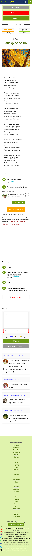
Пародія (16, 486)
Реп (16, 497)
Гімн (16, 467)
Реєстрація (17, 13)
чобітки (7, 80)
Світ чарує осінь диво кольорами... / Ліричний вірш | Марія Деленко (18, 275)
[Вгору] (1, 549)
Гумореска (16, 469)
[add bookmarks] (1, 530)
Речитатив (16, 499)
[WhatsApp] (1, 540)
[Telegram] (1, 537)
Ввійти (16, 18)
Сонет (16, 504)
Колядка (16, 474)
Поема (16, 491)
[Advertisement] (16, 245)
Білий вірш (16, 452)
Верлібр (16, 465)
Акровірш (16, 450)
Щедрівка (16, 516)
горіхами (13, 111)
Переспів (16, 489)
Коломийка (16, 472)
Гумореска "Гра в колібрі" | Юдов (17, 187)
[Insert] (11, 337)
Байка (16, 454)
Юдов (9, 267)
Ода (16, 482)
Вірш (8, 282)
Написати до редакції (17, 524)
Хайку (16, 514)
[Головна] (1, 526)
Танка (16, 506)
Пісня (16, 484)
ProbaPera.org (6, 2)
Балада (16, 457)
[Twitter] (1, 546)
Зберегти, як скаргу (16, 346)
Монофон (16, 479)
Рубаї (16, 501)
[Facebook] (1, 543)
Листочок (16, 447)
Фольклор (16, 508)
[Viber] (1, 534)
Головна (17, 7)
